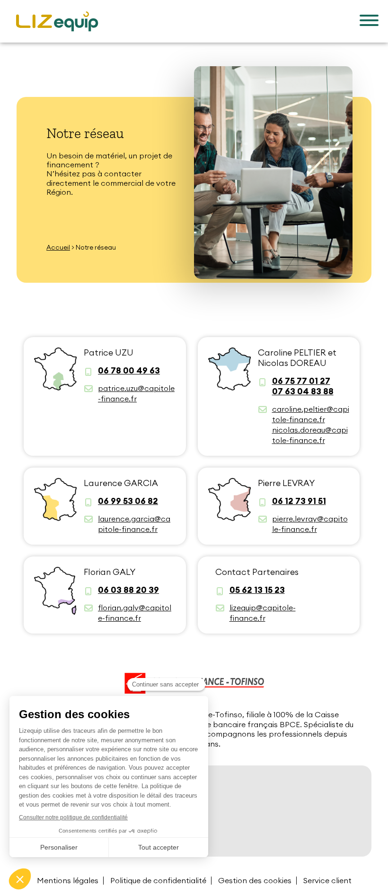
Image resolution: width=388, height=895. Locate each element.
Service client (327, 880)
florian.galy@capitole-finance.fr (134, 613)
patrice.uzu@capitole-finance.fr (136, 393)
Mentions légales (67, 880)
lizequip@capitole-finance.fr (262, 613)
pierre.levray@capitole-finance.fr (310, 524)
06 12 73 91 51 (299, 501)
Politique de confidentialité (158, 880)
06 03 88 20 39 (128, 590)
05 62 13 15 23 (257, 590)
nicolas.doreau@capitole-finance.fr (310, 435)
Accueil (58, 247)
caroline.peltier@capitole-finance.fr (310, 414)
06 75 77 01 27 (301, 381)
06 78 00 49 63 (129, 370)
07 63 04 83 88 (303, 391)
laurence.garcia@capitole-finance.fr (134, 524)
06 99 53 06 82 (128, 501)
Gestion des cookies (254, 880)
